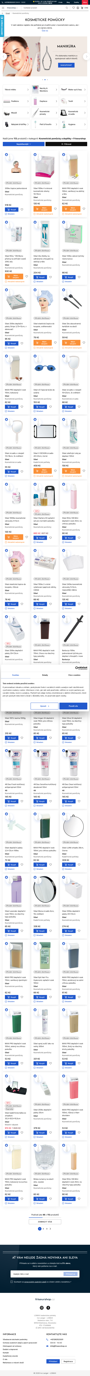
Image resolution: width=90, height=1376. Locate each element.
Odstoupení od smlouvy (12, 1346)
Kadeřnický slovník (10, 1356)
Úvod (8, 13)
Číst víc (45, 31)
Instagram (42, 1308)
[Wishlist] (73, 8)
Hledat (67, 7)
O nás (5, 1359)
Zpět (3, 13)
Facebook (48, 1308)
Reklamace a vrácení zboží (13, 1363)
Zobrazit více (45, 1222)
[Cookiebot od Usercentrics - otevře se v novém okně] (77, 668)
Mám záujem (44, 209)
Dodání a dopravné (10, 1349)
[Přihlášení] (78, 8)
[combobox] (24, 144)
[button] (42, 79)
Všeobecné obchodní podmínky (15, 1339)
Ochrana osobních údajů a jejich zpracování (20, 1343)
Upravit (43, 706)
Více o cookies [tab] (74, 675)
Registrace (68, 1361)
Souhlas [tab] (15, 675)
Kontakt (6, 1353)
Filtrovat (67, 144)
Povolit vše (73, 706)
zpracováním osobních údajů (35, 1282)
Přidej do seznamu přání (22, 209)
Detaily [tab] (45, 675)
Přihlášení (53, 1361)
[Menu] (3, 8)
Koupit (13, 209)
